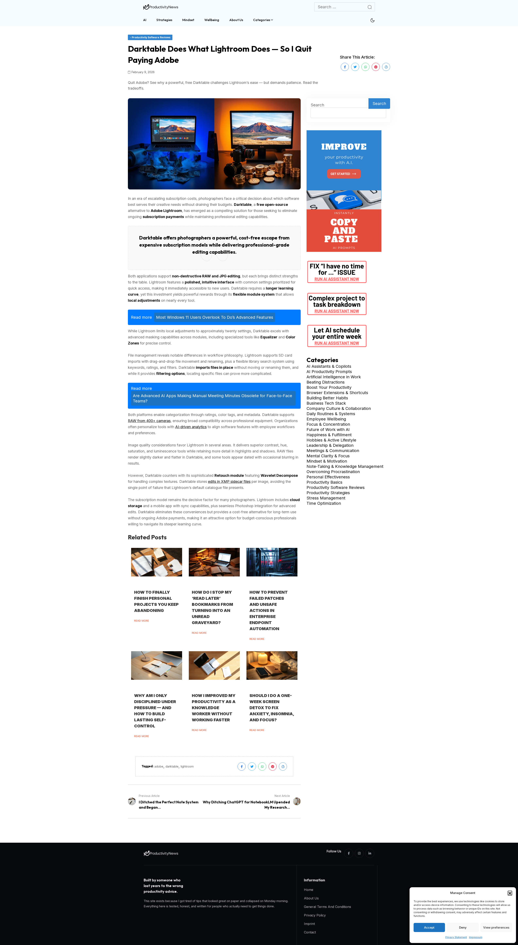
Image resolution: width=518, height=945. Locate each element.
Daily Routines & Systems (331, 413)
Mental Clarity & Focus (328, 455)
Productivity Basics (324, 482)
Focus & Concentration (328, 424)
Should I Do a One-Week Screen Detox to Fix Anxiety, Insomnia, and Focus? (271, 707)
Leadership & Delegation (330, 445)
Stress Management (326, 498)
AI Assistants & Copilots (329, 366)
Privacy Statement (456, 937)
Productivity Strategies (328, 492)
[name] (161, 7)
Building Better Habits (327, 398)
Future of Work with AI (328, 429)
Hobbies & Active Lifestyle (331, 440)
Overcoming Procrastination (333, 471)
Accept (429, 927)
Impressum (475, 937)
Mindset (188, 20)
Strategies (164, 20)
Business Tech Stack (326, 403)
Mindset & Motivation (327, 461)
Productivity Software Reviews (336, 487)
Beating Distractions (326, 382)
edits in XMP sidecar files (229, 481)
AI (144, 20)
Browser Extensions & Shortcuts (337, 392)
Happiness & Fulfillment (329, 434)
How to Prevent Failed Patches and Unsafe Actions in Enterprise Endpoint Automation (268, 610)
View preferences (496, 927)
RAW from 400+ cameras (149, 421)
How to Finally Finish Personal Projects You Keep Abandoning (156, 601)
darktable (172, 766)
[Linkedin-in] (369, 853)
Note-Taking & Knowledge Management (345, 466)
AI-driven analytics (191, 427)
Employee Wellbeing (326, 419)
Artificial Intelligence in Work (334, 376)
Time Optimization (324, 503)
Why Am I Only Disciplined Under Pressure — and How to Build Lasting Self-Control (155, 710)
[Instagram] (359, 853)
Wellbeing (211, 20)
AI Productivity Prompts (329, 371)
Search (317, 105)
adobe (158, 766)
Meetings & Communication (333, 450)
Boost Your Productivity (329, 387)
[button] (510, 893)
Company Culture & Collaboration (339, 408)
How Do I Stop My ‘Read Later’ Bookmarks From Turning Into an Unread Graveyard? (212, 607)
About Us (236, 20)
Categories (261, 20)
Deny (463, 927)
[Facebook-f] (348, 853)
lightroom (187, 766)
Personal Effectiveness (328, 477)
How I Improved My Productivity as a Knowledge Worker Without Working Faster (214, 707)
